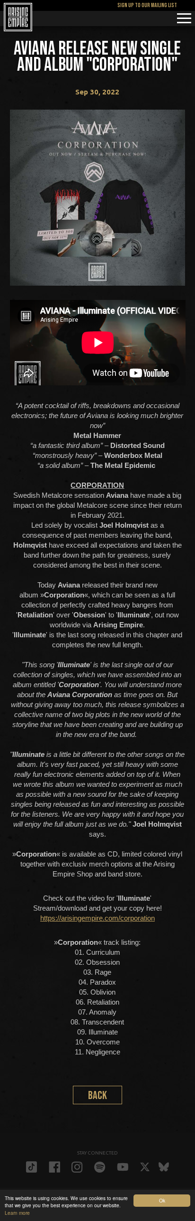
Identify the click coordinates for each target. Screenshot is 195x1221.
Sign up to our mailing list (147, 5)
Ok (162, 1200)
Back (97, 1095)
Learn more (17, 1212)
